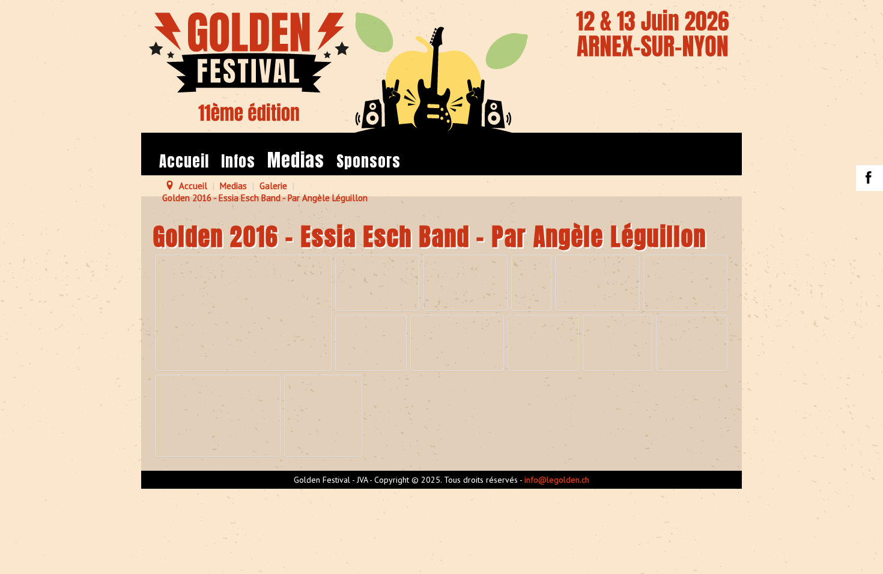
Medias (295, 160)
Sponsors (368, 161)
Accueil (184, 161)
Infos (238, 161)
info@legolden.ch (556, 479)
